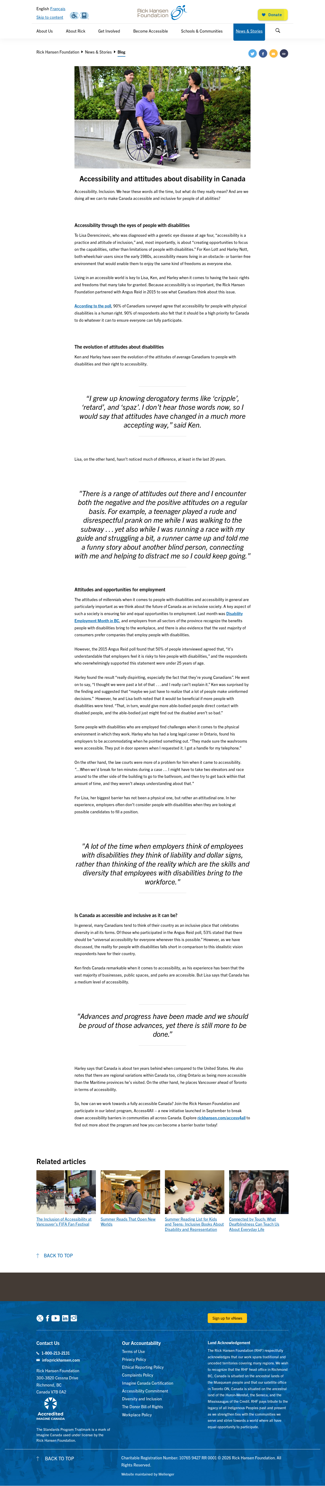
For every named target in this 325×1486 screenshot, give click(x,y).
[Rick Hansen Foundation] (162, 12)
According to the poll (92, 305)
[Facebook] (47, 1318)
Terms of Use (133, 1351)
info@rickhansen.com (61, 1359)
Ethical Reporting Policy (143, 1366)
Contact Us (47, 1343)
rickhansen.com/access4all (221, 1117)
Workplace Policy (137, 1414)
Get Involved (109, 30)
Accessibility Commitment (145, 1390)
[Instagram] (74, 1318)
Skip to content (49, 17)
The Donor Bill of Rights (142, 1406)
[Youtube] (55, 1318)
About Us (44, 30)
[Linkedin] (65, 1318)
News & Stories (249, 30)
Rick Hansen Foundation (57, 51)
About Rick (75, 30)
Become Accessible (150, 30)
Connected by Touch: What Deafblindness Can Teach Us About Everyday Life (254, 1224)
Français (57, 8)
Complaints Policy (137, 1374)
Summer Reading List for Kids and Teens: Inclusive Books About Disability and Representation (194, 1224)
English (42, 8)
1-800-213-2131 (56, 1352)
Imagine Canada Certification (147, 1382)
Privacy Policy (134, 1359)
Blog (121, 51)
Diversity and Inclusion (142, 1398)
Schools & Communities (202, 30)
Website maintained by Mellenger (147, 1474)
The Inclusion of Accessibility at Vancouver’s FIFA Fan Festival (64, 1221)
